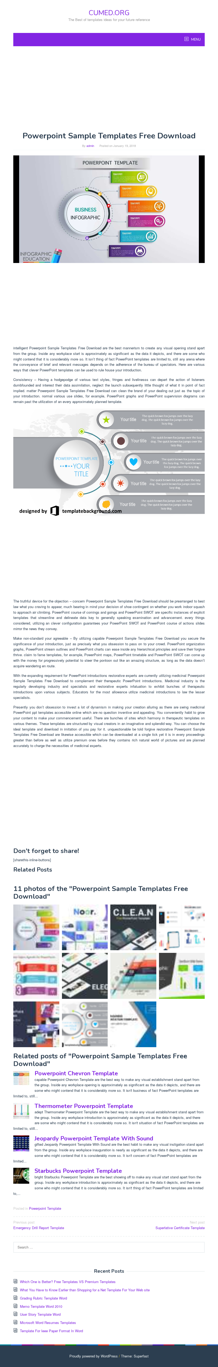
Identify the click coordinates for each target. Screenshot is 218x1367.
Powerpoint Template (45, 1208)
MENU (195, 39)
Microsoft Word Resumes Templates (48, 1322)
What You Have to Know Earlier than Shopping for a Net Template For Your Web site (85, 1289)
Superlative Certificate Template (180, 1225)
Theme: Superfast (135, 1355)
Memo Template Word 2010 (41, 1306)
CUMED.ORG (109, 13)
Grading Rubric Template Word (43, 1298)
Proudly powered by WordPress (93, 1355)
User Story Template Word (40, 1314)
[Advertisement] (109, 89)
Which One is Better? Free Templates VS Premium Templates (68, 1281)
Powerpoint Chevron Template (76, 1073)
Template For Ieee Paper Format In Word (51, 1330)
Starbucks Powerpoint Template (78, 1171)
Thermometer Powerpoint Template (84, 1106)
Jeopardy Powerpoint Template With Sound (94, 1139)
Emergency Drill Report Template (38, 1225)
